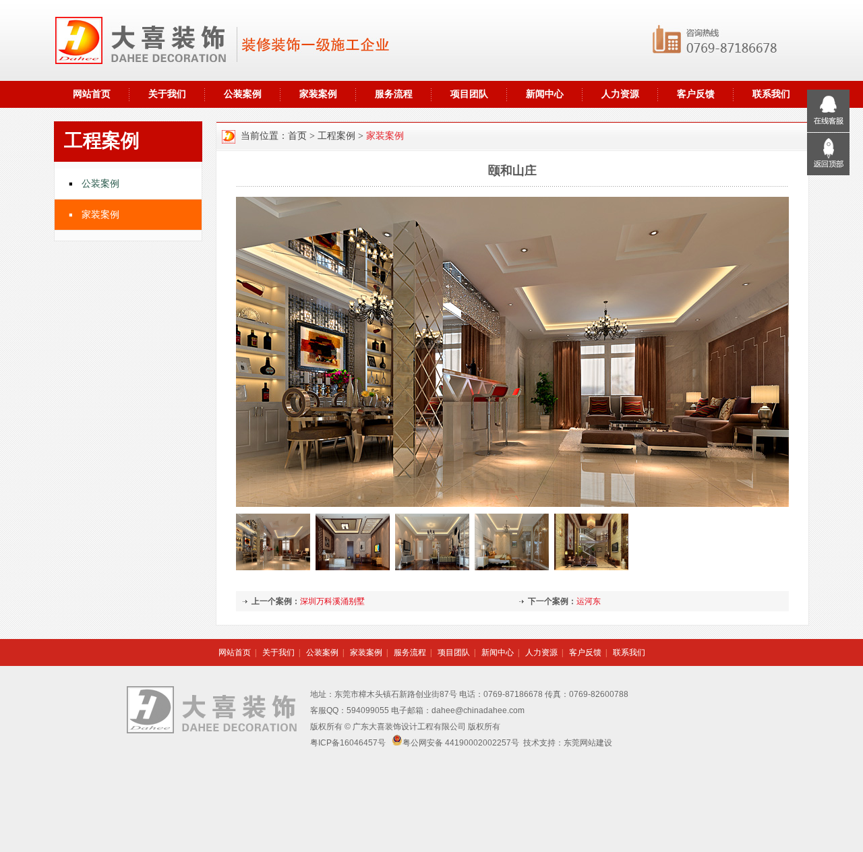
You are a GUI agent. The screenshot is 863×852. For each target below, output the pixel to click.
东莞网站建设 (588, 743)
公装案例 (243, 94)
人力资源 (620, 94)
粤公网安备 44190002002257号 (461, 743)
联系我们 (629, 652)
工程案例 (336, 136)
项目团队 (469, 94)
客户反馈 (696, 94)
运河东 (588, 601)
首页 (297, 136)
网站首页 (92, 94)
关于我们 (167, 94)
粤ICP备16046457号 (348, 743)
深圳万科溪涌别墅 (332, 601)
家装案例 (318, 94)
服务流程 (394, 94)
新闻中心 (545, 94)
